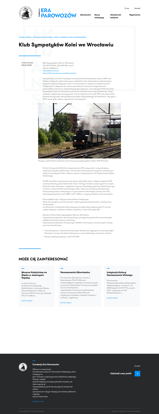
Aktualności (85, 15)
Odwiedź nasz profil (124, 373)
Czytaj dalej (27, 301)
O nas (127, 8)
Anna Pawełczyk (121, 411)
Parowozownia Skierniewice (75, 272)
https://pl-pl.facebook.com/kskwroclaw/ (59, 73)
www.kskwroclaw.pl (51, 70)
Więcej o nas (38, 401)
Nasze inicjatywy (99, 16)
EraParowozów (57, 13)
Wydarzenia (134, 15)
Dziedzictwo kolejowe (115, 16)
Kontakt (137, 8)
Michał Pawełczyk (135, 411)
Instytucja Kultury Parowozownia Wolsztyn (120, 273)
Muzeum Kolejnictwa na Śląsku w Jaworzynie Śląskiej (34, 275)
